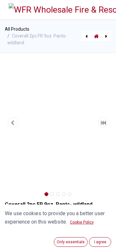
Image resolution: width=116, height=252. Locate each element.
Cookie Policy (82, 222)
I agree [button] (100, 242)
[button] (13, 122)
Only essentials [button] (71, 242)
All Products (17, 29)
